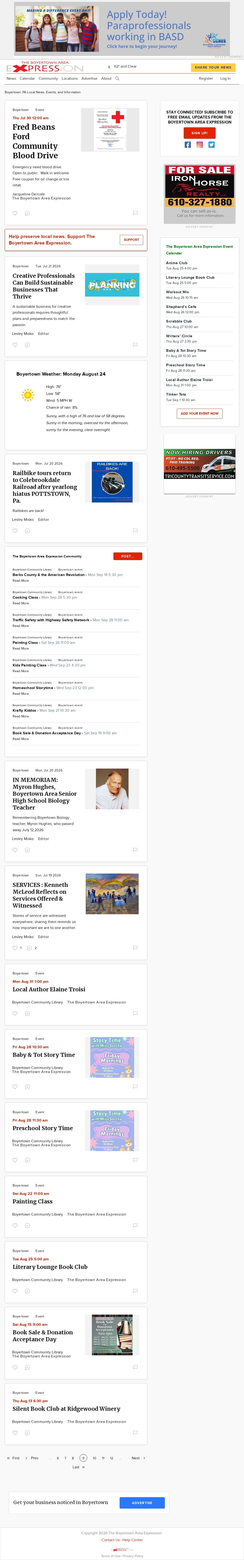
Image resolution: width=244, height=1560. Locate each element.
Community (48, 78)
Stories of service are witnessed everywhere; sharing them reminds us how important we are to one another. (44, 922)
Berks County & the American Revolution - (68, 575)
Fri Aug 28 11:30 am (30, 1120)
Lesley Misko (23, 334)
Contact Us (111, 1540)
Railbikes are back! (28, 511)
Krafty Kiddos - (44, 711)
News (11, 78)
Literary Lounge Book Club (50, 1266)
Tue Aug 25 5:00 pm (31, 1259)
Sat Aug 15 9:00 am (30, 1324)
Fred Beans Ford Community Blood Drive (35, 141)
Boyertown (21, 110)
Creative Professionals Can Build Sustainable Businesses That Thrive (44, 286)
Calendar (27, 78)
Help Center (132, 1540)
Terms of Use (111, 1556)
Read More (21, 581)
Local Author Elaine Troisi (49, 989)
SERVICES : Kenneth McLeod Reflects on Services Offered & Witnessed (40, 895)
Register (206, 78)
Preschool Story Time (43, 1128)
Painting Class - (44, 643)
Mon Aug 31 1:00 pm (31, 981)
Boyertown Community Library (38, 1002)
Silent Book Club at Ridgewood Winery (66, 1408)
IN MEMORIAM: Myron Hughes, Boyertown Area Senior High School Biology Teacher (45, 793)
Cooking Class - (45, 598)
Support (131, 240)
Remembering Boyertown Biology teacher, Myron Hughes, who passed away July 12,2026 (43, 823)
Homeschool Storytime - (53, 688)
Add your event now (200, 414)
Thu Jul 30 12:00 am (31, 118)
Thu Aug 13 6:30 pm (30, 1401)
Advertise (89, 78)
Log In (225, 78)
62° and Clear (125, 66)
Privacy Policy (133, 1556)
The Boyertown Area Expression (41, 198)
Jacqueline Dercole (28, 194)
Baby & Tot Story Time (44, 1054)
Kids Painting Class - (49, 665)
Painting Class (33, 1201)
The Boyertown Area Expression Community (47, 556)
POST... (127, 556)
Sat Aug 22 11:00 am (31, 1194)
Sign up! (200, 133)
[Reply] (28, 212)
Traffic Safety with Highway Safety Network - (71, 620)
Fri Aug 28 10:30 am (31, 1047)
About (106, 78)
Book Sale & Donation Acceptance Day (43, 1336)
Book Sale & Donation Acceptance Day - (65, 733)
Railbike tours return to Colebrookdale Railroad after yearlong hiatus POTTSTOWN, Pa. (45, 487)
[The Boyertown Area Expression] (45, 66)
